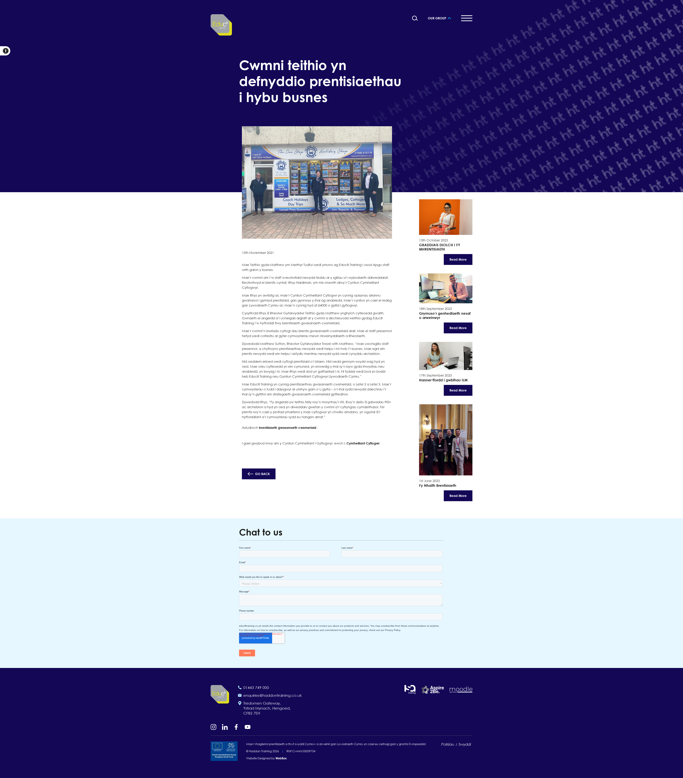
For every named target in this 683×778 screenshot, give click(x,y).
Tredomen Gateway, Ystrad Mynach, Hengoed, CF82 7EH (267, 708)
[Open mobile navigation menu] (466, 18)
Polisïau (447, 744)
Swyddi (465, 744)
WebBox (281, 758)
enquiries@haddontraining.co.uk (272, 695)
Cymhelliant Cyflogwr (363, 443)
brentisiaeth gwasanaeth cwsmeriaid (287, 428)
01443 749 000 (256, 687)
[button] (5, 50)
